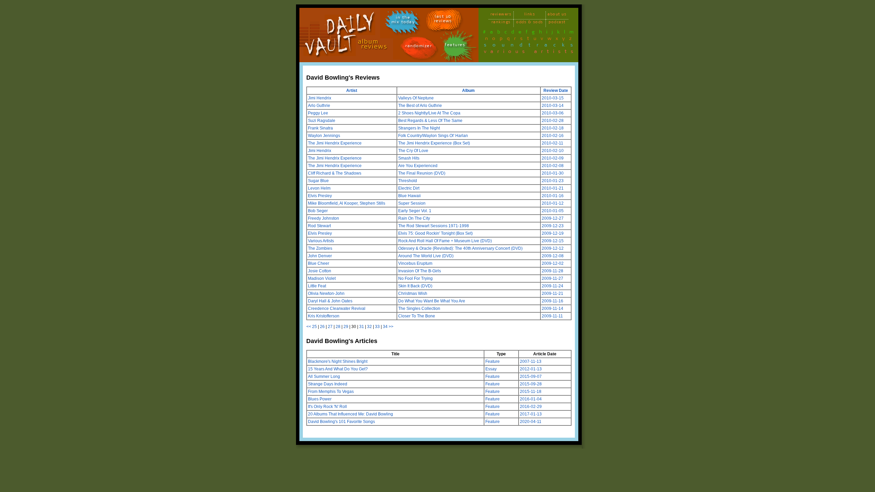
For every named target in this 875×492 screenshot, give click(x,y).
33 (377, 326)
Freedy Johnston (323, 218)
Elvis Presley (320, 195)
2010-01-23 (553, 180)
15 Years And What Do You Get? (338, 369)
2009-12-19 (553, 233)
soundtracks (531, 46)
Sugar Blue (318, 180)
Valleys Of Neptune (416, 98)
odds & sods (529, 23)
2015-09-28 (531, 384)
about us (557, 15)
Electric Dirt (408, 188)
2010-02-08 (553, 165)
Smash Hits (408, 158)
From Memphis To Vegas (331, 391)
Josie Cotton (319, 271)
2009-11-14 (552, 308)
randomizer (418, 47)
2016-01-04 (531, 399)
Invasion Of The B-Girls (419, 271)
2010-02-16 (553, 135)
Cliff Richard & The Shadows (334, 173)
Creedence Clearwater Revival (336, 308)
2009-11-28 (552, 271)
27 (330, 326)
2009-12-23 (553, 225)
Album (468, 90)
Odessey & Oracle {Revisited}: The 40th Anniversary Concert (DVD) (460, 248)
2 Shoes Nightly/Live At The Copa (429, 113)
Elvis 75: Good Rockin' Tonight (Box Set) (435, 233)
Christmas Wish (412, 293)
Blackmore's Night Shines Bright (337, 361)
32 (369, 326)
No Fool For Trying (415, 278)
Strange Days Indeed (327, 384)
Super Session (412, 203)
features (455, 46)
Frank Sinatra (320, 128)
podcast (557, 23)
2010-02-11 (552, 143)
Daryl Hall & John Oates (330, 301)
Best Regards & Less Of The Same (430, 120)
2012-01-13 (531, 369)
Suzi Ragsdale (321, 120)
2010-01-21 (553, 188)
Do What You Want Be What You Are (431, 301)
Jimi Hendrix (319, 98)
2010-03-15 (553, 98)
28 (338, 326)
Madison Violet (322, 278)
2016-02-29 (531, 406)
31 (361, 326)
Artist (351, 90)
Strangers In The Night (419, 128)
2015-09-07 (531, 376)
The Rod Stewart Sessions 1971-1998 (433, 225)
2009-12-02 (553, 263)
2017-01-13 (531, 414)
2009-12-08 (553, 256)
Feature (492, 361)
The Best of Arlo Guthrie (420, 105)
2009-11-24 (552, 286)
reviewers (501, 15)
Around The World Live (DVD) (426, 256)
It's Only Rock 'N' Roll (327, 406)
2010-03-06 (553, 113)
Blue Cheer (318, 263)
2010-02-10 (553, 150)
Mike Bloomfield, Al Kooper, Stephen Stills (346, 203)
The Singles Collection (419, 308)
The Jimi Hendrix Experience (335, 143)
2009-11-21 (552, 293)
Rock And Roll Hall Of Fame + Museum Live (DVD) (445, 240)
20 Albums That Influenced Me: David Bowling (350, 414)
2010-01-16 (553, 195)
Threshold (407, 180)
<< (308, 326)
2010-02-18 (553, 128)
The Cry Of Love (413, 150)
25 (314, 326)
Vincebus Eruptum (415, 263)
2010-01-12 (553, 203)
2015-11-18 (530, 391)
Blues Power (320, 399)
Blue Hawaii (409, 195)
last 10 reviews (443, 20)
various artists (530, 52)
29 (346, 326)
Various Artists (321, 240)
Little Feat (317, 286)
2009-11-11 (552, 316)
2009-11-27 (552, 278)
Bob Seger (318, 210)
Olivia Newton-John (326, 293)
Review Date (555, 90)
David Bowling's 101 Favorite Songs (341, 421)
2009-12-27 (553, 218)
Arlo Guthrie (319, 105)
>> (391, 326)
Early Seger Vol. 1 (414, 210)
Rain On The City (414, 218)
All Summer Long (324, 376)
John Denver (320, 256)
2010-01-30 (553, 173)
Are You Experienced (418, 165)
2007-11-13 (530, 361)
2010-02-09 (553, 158)
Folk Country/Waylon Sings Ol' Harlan (433, 135)
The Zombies (320, 248)
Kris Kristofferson (323, 316)
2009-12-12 (553, 248)
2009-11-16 (552, 301)
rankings (501, 23)
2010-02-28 (553, 120)
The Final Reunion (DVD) (421, 173)
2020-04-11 (530, 421)
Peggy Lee (318, 113)
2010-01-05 (553, 210)
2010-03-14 (553, 105)
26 (322, 326)
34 (385, 326)
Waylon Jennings (324, 135)
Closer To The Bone (416, 316)
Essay (491, 369)
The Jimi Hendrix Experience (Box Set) (434, 143)
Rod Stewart (319, 225)
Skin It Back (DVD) (415, 286)
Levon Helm (319, 188)
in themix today (403, 21)
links (529, 15)
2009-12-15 (553, 240)
